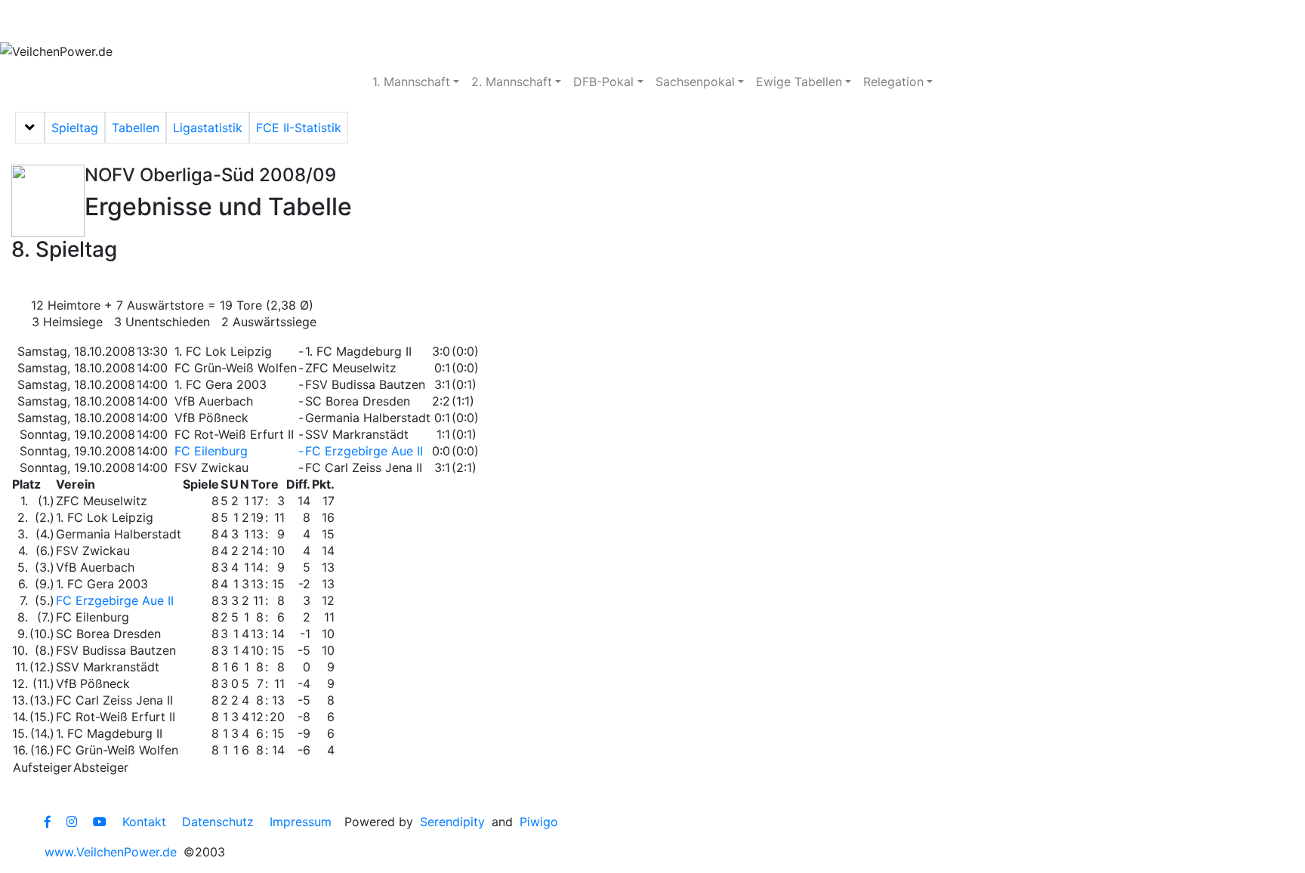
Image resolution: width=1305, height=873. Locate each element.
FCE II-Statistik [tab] (298, 127)
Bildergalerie (461, 21)
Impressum (301, 821)
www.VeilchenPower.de (111, 851)
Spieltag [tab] (74, 127)
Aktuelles (56, 21)
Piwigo (539, 821)
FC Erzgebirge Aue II (364, 450)
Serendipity (452, 821)
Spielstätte (359, 21)
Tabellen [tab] (135, 127)
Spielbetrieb (153, 21)
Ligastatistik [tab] (207, 127)
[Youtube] (99, 821)
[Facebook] (48, 821)
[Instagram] (71, 821)
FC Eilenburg (211, 450)
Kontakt (144, 821)
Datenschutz (218, 821)
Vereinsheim (258, 21)
